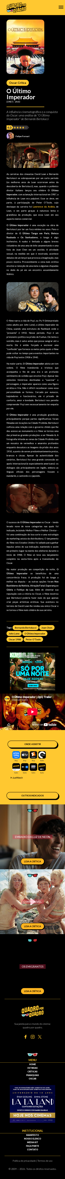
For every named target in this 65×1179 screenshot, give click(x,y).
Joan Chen (46, 627)
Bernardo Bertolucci (25, 627)
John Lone (14, 633)
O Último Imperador (34, 633)
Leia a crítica (32, 861)
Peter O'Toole (33, 639)
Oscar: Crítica (17, 82)
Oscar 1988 (15, 639)
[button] (61, 7)
